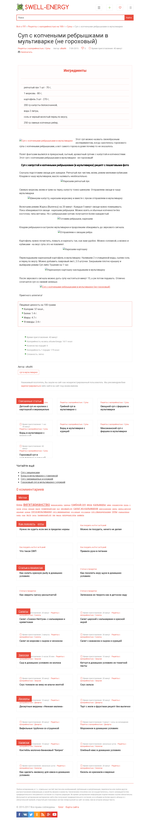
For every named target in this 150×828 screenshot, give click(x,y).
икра (89, 504)
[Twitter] (31, 814)
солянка (27, 512)
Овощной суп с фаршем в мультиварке (114, 408)
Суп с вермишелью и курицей (37, 479)
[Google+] (49, 814)
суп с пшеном (85, 512)
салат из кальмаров (85, 508)
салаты (114, 509)
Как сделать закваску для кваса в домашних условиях (44, 774)
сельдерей (20, 512)
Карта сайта (72, 807)
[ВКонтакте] (25, 814)
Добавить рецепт (109, 7)
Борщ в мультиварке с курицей (72, 430)
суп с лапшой (75, 512)
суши (23, 515)
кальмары (99, 504)
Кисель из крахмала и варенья (97, 772)
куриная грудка (117, 505)
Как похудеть (27, 524)
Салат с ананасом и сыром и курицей (101, 640)
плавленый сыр (48, 508)
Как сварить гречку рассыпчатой (37, 594)
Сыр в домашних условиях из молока (40, 662)
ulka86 (63, 48)
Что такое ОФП (27, 551)
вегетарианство (36, 504)
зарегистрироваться (31, 385)
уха (53, 515)
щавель (80, 515)
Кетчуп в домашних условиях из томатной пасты (103, 664)
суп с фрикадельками (101, 512)
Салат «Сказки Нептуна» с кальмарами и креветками (42, 621)
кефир (109, 505)
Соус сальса (87, 684)
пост (58, 509)
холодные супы (69, 515)
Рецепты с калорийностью (31, 48)
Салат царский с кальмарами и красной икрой (102, 621)
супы (114, 511)
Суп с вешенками (30, 472)
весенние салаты (57, 505)
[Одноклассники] (37, 814)
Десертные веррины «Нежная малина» (41, 706)
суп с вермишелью (61, 512)
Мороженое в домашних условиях (99, 728)
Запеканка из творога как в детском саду (103, 594)
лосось (126, 505)
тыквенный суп (44, 515)
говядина (67, 505)
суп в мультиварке (28, 372)
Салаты (23, 611)
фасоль (58, 515)
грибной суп (78, 504)
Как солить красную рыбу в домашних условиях (40, 574)
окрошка (31, 509)
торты (34, 515)
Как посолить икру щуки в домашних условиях (100, 574)
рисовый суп (66, 508)
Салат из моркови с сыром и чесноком (41, 640)
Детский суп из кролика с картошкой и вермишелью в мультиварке (34, 408)
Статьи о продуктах (31, 567)
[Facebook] (19, 814)
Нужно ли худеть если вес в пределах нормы (44, 529)
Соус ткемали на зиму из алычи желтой (41, 684)
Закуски (24, 655)
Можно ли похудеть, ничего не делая (101, 529)
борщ (19, 504)
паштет (37, 509)
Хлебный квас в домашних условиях (100, 750)
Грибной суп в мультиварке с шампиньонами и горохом (74, 408)
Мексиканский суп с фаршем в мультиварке (113, 430)
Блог (61, 807)
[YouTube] (54, 814)
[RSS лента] (43, 814)
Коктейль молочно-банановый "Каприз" (41, 750)
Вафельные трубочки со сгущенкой (39, 728)
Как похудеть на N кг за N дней (93, 525)
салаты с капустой (124, 509)
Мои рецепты (120, 7)
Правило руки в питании (93, 551)
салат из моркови (105, 509)
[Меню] (99, 7)
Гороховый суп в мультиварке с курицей (32, 456)
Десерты (24, 699)
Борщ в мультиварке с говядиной (31, 434)
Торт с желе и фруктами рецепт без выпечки (105, 706)
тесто (28, 515)
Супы (47, 48)
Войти (130, 7)
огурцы (24, 509)
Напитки (24, 742)
